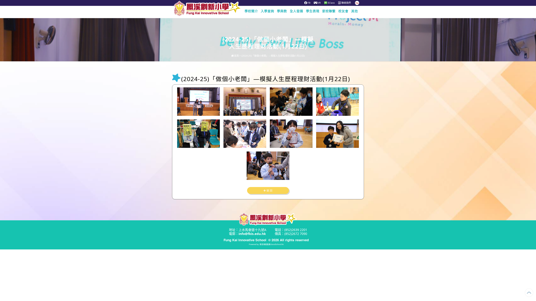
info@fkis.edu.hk (252, 233)
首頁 (236, 55)
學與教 (282, 11)
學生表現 (312, 11)
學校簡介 (251, 11)
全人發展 (296, 11)
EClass (331, 2)
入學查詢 (267, 11)
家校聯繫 (329, 11)
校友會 (343, 11)
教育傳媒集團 (265, 244)
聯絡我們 (346, 2)
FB (308, 2)
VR (319, 2)
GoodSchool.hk (277, 244)
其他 (354, 11)
